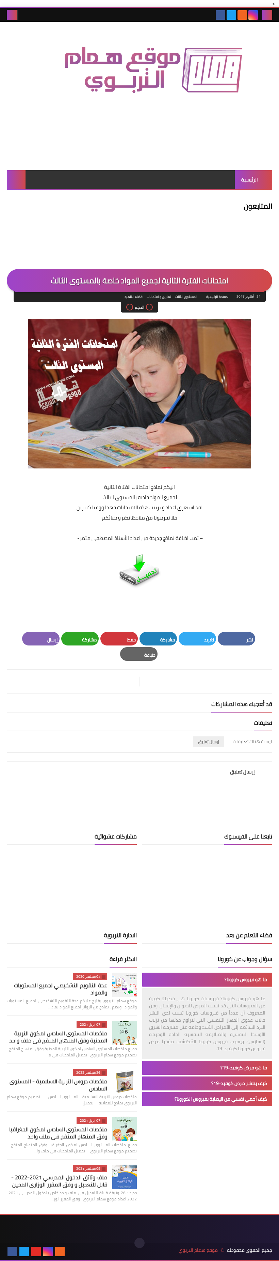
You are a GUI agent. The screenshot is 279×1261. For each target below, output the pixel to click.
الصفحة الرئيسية (218, 296)
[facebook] (220, 15)
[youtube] (36, 1251)
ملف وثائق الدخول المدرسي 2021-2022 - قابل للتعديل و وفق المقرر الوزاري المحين (59, 1181)
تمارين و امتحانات (159, 296)
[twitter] (231, 15)
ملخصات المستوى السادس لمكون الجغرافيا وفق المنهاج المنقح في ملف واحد (58, 1133)
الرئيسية (249, 179)
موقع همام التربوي (198, 1250)
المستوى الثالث (186, 296)
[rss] (242, 15)
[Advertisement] (139, 146)
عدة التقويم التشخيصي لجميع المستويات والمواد (60, 988)
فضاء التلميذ (134, 296)
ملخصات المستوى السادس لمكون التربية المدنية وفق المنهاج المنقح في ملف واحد (58, 1036)
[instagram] (253, 15)
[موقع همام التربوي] (139, 76)
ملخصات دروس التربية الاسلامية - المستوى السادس (58, 1085)
